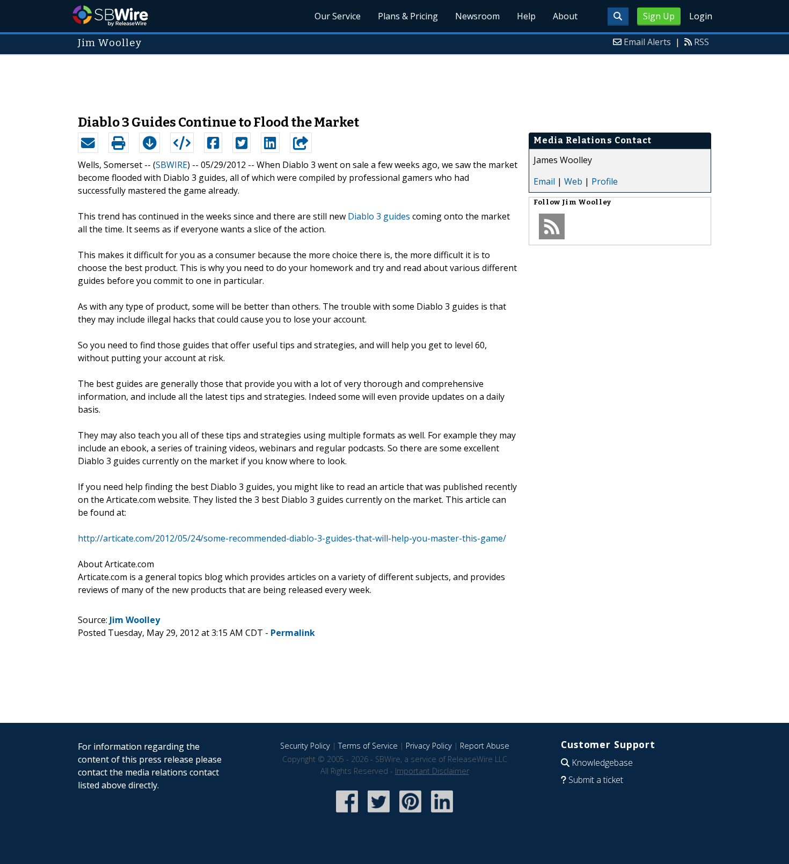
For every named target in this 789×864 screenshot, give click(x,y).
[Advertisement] (394, 79)
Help (526, 16)
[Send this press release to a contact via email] (88, 142)
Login (700, 16)
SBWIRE (171, 165)
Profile (604, 181)
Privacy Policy (429, 746)
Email (544, 181)
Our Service (338, 16)
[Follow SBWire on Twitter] (378, 813)
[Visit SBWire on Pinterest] (410, 813)
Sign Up (659, 16)
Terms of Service (368, 746)
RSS (701, 42)
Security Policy (305, 746)
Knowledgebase (602, 762)
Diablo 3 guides (379, 216)
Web (573, 181)
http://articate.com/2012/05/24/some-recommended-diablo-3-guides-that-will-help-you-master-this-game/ (292, 538)
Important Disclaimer (432, 771)
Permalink (293, 633)
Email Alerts (647, 42)
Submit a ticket (595, 780)
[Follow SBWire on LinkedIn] (442, 813)
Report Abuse (484, 746)
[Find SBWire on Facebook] (347, 813)
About (565, 16)
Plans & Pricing (408, 16)
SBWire (110, 15)
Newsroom (477, 16)
